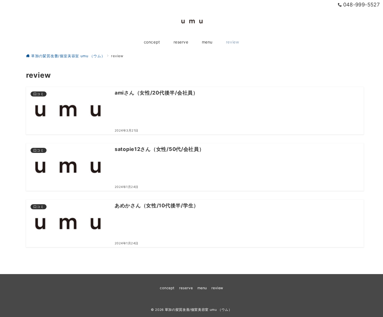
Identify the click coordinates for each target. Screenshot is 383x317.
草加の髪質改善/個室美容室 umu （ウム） (198, 310)
